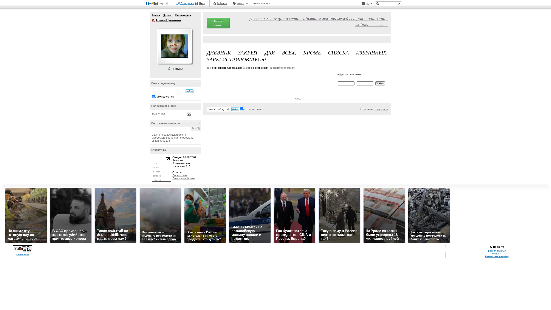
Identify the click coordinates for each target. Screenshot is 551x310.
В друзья (177, 68)
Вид (369, 4)
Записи (156, 15)
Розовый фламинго (153, 20)
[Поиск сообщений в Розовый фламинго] (189, 91)
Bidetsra (181, 134)
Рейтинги (222, 3)
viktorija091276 (161, 140)
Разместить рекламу (497, 256)
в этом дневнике (165, 96)
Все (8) (196, 128)
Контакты (497, 253)
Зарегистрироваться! (282, 67)
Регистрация (187, 3)
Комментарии (183, 15)
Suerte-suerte (174, 137)
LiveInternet (158, 4)
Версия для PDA (497, 251)
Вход (202, 3)
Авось (240, 3)
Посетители (179, 175)
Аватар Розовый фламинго (174, 46)
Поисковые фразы (183, 178)
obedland (187, 137)
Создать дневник (218, 23)
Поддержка (363, 4)
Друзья (167, 15)
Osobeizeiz (158, 137)
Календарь (381, 109)
